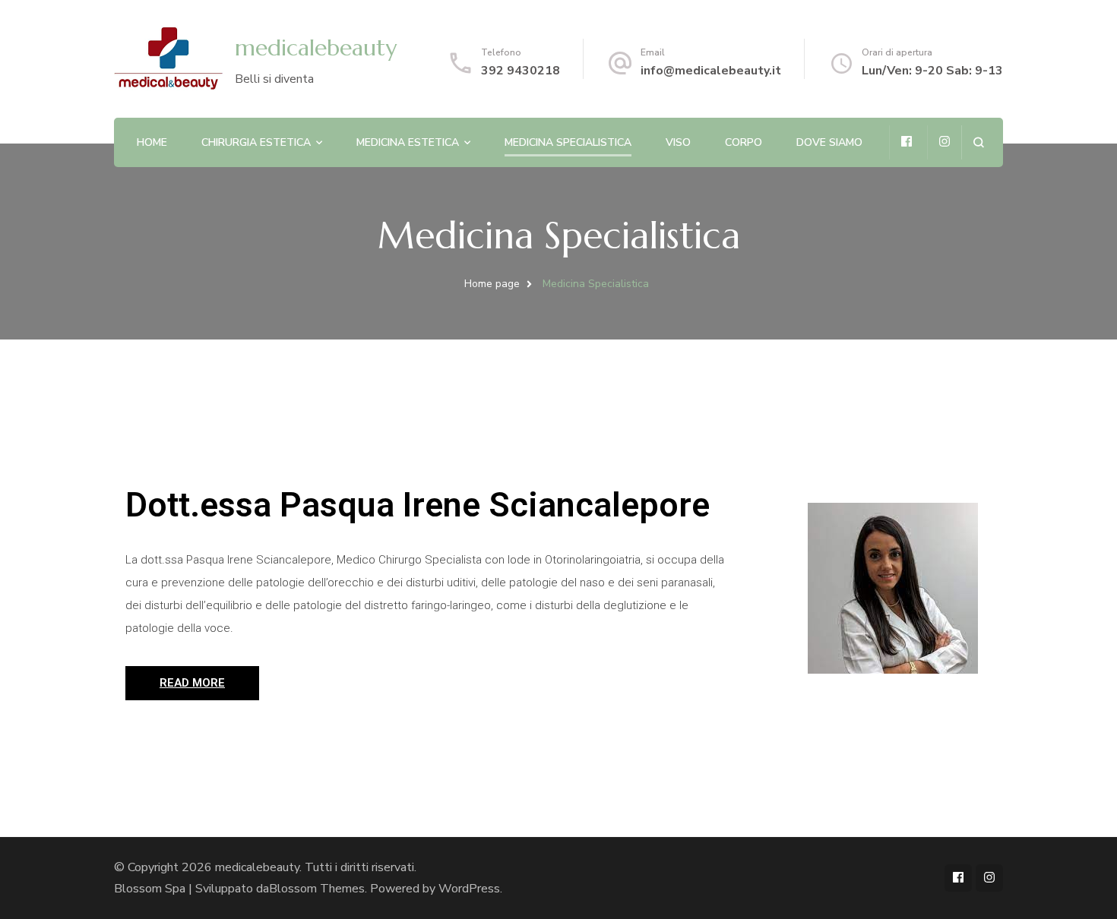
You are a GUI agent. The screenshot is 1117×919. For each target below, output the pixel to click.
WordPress (469, 888)
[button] (192, 683)
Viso (678, 142)
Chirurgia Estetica (256, 142)
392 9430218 (520, 70)
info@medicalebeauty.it (711, 70)
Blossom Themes (317, 888)
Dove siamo (829, 142)
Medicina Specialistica (568, 142)
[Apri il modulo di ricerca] (978, 142)
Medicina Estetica (407, 142)
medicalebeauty (316, 47)
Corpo (743, 142)
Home (152, 142)
